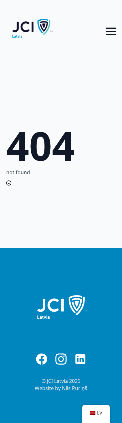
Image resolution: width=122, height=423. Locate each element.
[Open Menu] (111, 31)
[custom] (41, 359)
